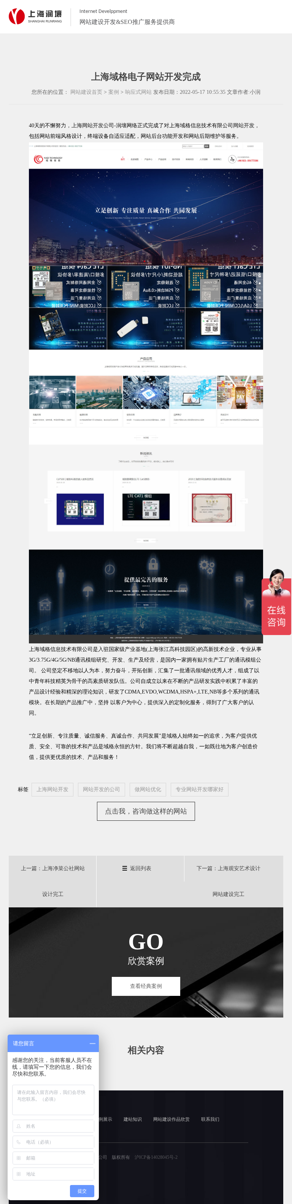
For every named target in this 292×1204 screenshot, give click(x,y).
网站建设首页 (86, 92)
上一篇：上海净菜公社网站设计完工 (53, 881)
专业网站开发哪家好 (200, 789)
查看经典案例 (146, 986)
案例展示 (103, 1119)
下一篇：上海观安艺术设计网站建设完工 (228, 881)
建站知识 (133, 1119)
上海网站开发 (52, 789)
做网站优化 (148, 789)
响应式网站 (138, 92)
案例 (113, 92)
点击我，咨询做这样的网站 (146, 811)
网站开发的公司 (101, 789)
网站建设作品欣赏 (171, 1119)
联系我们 (210, 1119)
